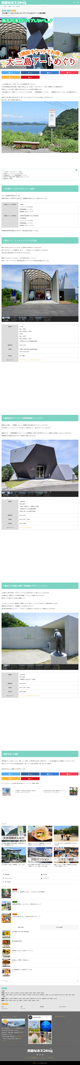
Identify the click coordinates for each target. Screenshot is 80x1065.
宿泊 (2, 1006)
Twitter (37, 1054)
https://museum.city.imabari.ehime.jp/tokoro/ (30, 359)
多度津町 (42, 994)
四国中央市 (32, 998)
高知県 (3, 992)
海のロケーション (24, 783)
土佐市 (11, 992)
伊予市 (27, 998)
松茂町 (29, 1000)
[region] (40, 293)
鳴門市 (7, 1000)
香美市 (34, 992)
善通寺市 (24, 994)
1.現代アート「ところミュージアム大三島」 (14, 173)
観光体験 (13, 10)
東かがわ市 (62, 994)
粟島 (67, 994)
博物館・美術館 (35, 783)
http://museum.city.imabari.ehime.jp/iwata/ (30, 695)
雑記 (22, 1006)
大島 (37, 998)
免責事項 (34, 1057)
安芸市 (30, 992)
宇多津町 (29, 994)
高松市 (11, 994)
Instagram (40, 1054)
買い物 (45, 874)
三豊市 (7, 994)
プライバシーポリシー (42, 1057)
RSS (42, 1054)
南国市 (26, 992)
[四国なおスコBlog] (14, 2)
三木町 (46, 994)
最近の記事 (21, 927)
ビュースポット (7, 783)
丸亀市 (4, 996)
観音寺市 (57, 994)
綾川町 (73, 994)
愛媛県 (4, 10)
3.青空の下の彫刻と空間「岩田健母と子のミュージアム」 (17, 176)
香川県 (3, 994)
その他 (3, 991)
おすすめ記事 (59, 927)
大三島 (9, 10)
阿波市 (11, 1000)
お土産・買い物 (62, 1006)
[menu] (77, 2)
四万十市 (7, 992)
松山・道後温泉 (42, 998)
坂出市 (37, 994)
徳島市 (20, 1000)
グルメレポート (9, 878)
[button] (6, 319)
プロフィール (4, 1040)
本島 (70, 994)
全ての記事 (7, 882)
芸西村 (38, 992)
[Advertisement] (39, 160)
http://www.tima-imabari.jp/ (26, 527)
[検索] (74, 2)
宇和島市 (15, 998)
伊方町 (11, 998)
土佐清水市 (16, 992)
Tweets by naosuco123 (60, 1016)
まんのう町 (51, 994)
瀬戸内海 (18, 783)
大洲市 (23, 998)
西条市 (7, 998)
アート (30, 783)
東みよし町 (16, 1000)
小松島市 (25, 1000)
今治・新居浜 (50, 998)
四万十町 (22, 992)
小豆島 (33, 994)
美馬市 (33, 1000)
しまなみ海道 (13, 783)
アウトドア (46, 878)
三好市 (37, 1000)
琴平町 (19, 994)
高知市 (42, 992)
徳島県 (3, 1000)
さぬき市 (15, 994)
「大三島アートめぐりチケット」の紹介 (13, 171)
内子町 (19, 998)
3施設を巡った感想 (8, 178)
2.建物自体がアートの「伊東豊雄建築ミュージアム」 (16, 175)
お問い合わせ (51, 1057)
